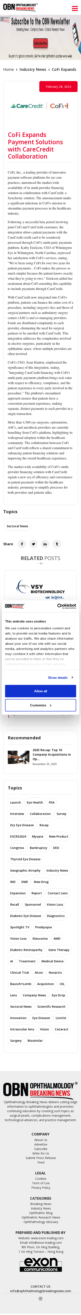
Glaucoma (40, 938)
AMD (57, 938)
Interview (17, 814)
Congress (17, 848)
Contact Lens (58, 893)
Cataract (61, 1029)
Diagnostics (56, 916)
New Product (58, 836)
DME (24, 882)
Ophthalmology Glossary (41, 1222)
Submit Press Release (41, 1158)
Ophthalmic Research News (41, 1217)
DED (56, 848)
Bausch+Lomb (20, 984)
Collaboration (40, 814)
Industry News (32, 69)
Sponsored (33, 904)
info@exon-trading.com (45, 1243)
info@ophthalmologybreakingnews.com (40, 1291)
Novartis (55, 972)
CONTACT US (40, 1286)
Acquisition (45, 984)
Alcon (39, 972)
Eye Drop (58, 995)
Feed (40, 1162)
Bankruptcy (38, 848)
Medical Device (52, 961)
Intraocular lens (22, 1029)
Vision (44, 1029)
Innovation (18, 1018)
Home (8, 69)
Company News (34, 995)
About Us (40, 1140)
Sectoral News (17, 526)
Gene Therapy (59, 950)
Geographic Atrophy (25, 870)
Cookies (40, 1179)
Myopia (37, 836)
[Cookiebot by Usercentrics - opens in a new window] (57, 606)
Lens (13, 995)
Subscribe (41, 1149)
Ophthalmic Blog (40, 1213)
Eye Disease (41, 1018)
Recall (14, 904)
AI (11, 961)
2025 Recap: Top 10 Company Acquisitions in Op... (52, 754)
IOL (62, 984)
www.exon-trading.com (47, 1238)
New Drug (41, 882)
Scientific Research (51, 1006)
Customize (38, 705)
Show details (58, 677)
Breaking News (40, 1204)
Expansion (18, 893)
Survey (62, 814)
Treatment (27, 961)
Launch (15, 802)
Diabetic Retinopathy (26, 950)
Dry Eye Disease (22, 825)
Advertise (40, 1144)
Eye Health (35, 802)
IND (13, 882)
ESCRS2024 (18, 836)
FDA (51, 802)
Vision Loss (55, 904)
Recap (44, 825)
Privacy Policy (40, 1188)
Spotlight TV (19, 927)
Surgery (16, 1041)
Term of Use (41, 1183)
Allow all (40, 691)
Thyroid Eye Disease (25, 859)
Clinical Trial (19, 972)
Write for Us (40, 1153)
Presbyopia (43, 927)
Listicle (61, 1018)
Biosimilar (35, 1041)
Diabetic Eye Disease (25, 916)
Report (37, 893)
